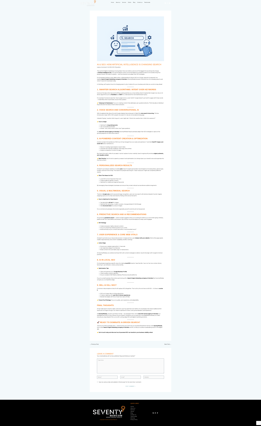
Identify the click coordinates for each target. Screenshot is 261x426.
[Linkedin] (165, 3)
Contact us (133, 414)
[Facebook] (169, 3)
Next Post (167, 344)
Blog (131, 413)
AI (108, 67)
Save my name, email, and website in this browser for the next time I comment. (120, 382)
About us (132, 408)
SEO (113, 67)
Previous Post (94, 344)
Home (132, 406)
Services (132, 409)
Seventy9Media (102, 313)
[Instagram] (167, 3)
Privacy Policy (134, 419)
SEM (110, 67)
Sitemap (132, 418)
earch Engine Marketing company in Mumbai (114, 79)
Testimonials (133, 416)
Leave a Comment (102, 67)
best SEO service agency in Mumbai (109, 131)
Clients (132, 411)
